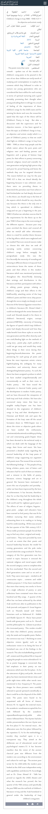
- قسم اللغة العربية (22, 54)
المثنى (23, 61)
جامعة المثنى (23, 50)
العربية (29, 57)
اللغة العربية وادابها (18, 36)
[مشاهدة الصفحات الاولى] (22, 64)
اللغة (22, 43)
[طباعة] (32, 804)
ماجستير (27, 47)
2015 (29, 40)
